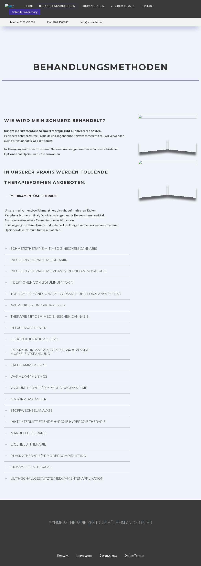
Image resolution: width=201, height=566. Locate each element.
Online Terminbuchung (25, 12)
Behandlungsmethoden (57, 6)
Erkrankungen (92, 6)
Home (29, 6)
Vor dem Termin (122, 6)
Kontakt (147, 6)
